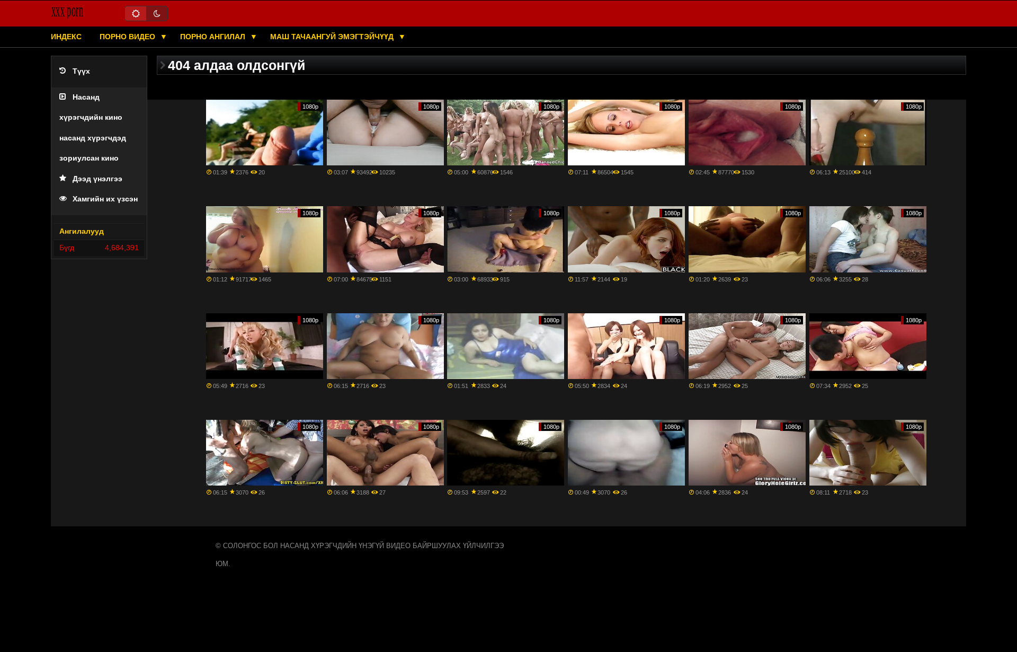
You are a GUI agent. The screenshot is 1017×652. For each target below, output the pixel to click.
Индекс (66, 36)
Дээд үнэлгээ (97, 179)
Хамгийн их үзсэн (105, 199)
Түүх (81, 71)
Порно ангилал (213, 36)
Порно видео (128, 36)
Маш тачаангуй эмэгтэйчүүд (333, 36)
